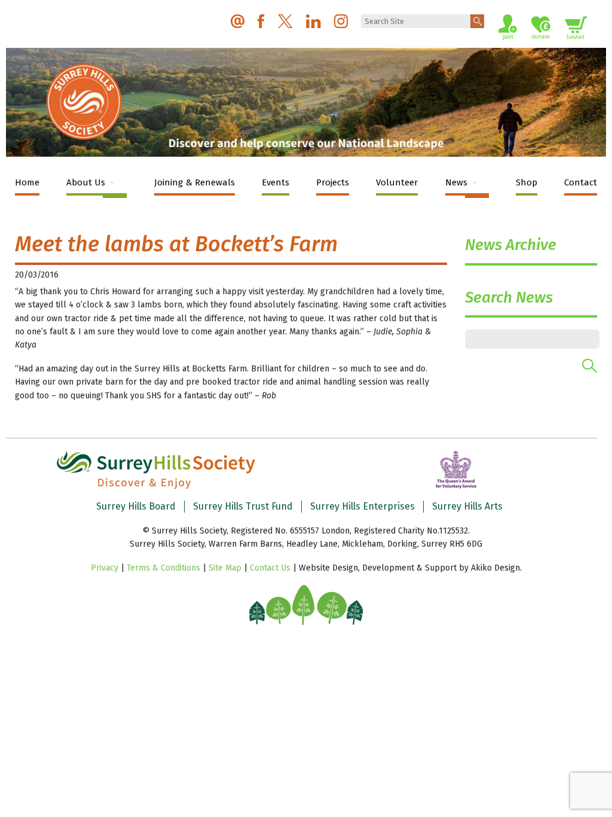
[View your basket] (576, 29)
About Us (85, 182)
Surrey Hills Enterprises (362, 506)
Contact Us (270, 568)
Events (275, 182)
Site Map (225, 568)
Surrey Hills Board (136, 506)
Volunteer (397, 182)
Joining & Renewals (194, 182)
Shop (526, 182)
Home (27, 182)
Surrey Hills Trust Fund (243, 506)
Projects (332, 182)
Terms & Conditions (163, 568)
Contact (580, 182)
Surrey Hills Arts (467, 506)
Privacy (104, 568)
